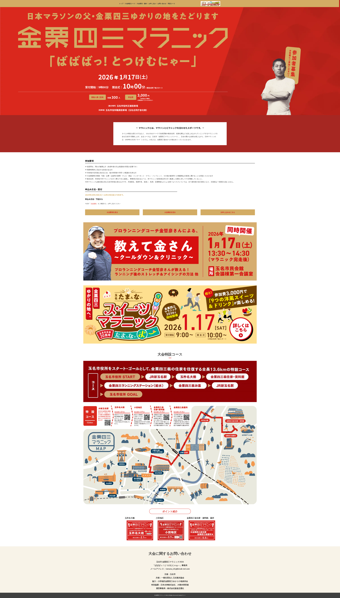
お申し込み (152, 3)
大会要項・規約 (142, 3)
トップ (121, 3)
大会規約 (93, 203)
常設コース (171, 3)
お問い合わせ (162, 3)
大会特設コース (130, 3)
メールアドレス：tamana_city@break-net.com (170, 569)
